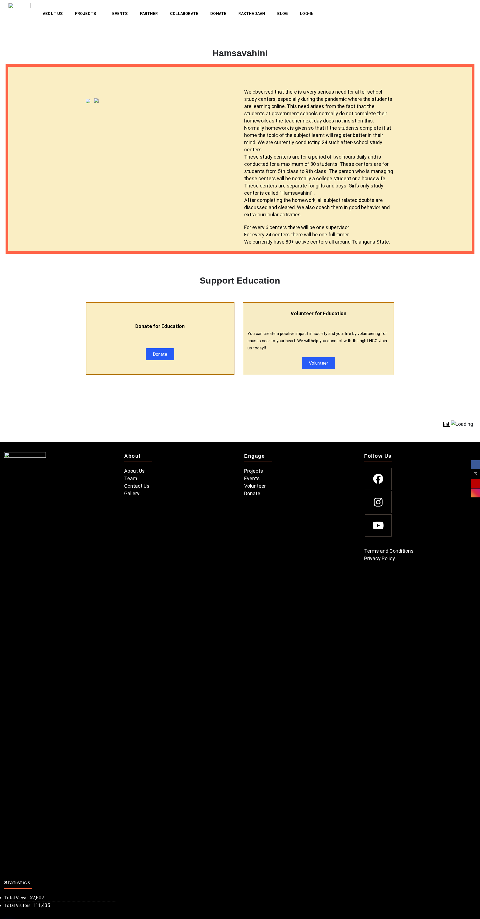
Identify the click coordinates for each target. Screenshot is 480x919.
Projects (85, 13)
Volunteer (255, 486)
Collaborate (184, 13)
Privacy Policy (379, 558)
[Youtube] (378, 525)
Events (120, 13)
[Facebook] (378, 479)
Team (130, 478)
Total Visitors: (18, 905)
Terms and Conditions (389, 551)
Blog (282, 13)
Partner (149, 13)
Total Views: (16, 897)
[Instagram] (378, 502)
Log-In (307, 13)
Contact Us (136, 486)
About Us (53, 13)
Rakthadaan (251, 13)
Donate (218, 13)
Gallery (131, 493)
